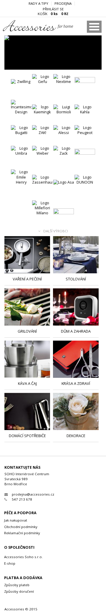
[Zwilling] (21, 89)
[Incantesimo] (21, 110)
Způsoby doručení (19, 591)
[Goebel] (84, 87)
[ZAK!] (42, 135)
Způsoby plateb (16, 585)
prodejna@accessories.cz (33, 494)
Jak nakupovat (15, 520)
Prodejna (63, 3)
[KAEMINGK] (42, 114)
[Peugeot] (84, 135)
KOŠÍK (53, 14)
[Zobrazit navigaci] (94, 27)
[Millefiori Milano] (42, 210)
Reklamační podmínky (22, 533)
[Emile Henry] (21, 179)
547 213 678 (22, 499)
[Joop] (84, 159)
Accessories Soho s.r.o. (23, 557)
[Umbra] (21, 156)
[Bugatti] (21, 135)
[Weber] (42, 156)
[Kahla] (84, 114)
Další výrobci (55, 231)
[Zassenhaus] (42, 185)
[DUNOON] (84, 185)
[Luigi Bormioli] (63, 114)
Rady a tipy (38, 3)
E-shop (9, 563)
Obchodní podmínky (20, 527)
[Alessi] (63, 135)
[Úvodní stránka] (29, 29)
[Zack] (63, 156)
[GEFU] (42, 84)
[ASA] (53, 52)
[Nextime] (63, 84)
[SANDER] (63, 218)
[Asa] (63, 190)
